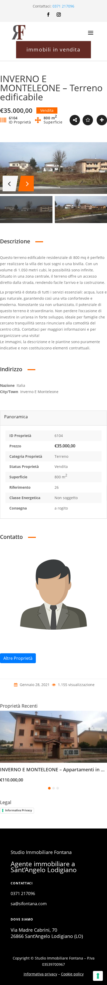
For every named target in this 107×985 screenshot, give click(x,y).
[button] (49, 788)
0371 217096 (63, 6)
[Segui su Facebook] (48, 14)
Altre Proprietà (17, 658)
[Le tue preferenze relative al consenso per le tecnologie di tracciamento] (98, 976)
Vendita (61, 466)
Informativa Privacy (18, 810)
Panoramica (16, 417)
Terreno (61, 456)
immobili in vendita (53, 49)
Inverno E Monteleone (39, 391)
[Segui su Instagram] (59, 14)
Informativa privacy (40, 973)
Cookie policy (72, 973)
